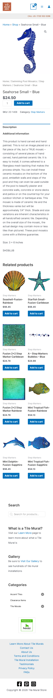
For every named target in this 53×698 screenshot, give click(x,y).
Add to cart (23, 103)
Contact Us (26, 647)
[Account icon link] (49, 6)
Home (6, 24)
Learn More (25, 532)
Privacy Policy (27, 668)
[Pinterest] (26, 684)
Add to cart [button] (11, 313)
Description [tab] (10, 127)
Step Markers (38, 112)
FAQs (26, 672)
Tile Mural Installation (26, 660)
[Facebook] (19, 684)
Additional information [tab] (16, 133)
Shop (15, 24)
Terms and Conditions (26, 655)
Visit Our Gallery (30, 561)
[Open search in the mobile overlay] (26, 514)
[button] (45, 31)
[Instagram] (33, 684)
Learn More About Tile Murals (26, 643)
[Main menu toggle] (42, 7)
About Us (26, 652)
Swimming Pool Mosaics (24, 81)
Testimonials (26, 664)
